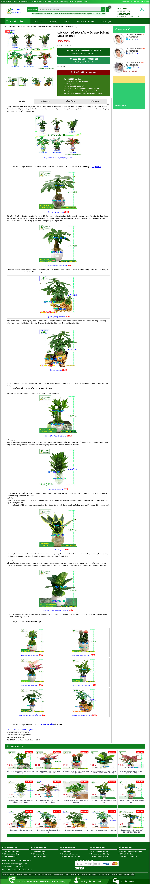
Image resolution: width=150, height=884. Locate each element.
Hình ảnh (70, 102)
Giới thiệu (53, 22)
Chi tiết (21, 102)
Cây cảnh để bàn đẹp (11, 851)
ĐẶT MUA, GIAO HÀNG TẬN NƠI (85, 51)
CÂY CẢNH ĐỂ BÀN (45, 725)
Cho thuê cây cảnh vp (70, 854)
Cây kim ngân (67, 851)
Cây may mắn (129, 874)
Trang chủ (38, 22)
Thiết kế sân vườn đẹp (61, 874)
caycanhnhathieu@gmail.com (131, 851)
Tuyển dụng (106, 22)
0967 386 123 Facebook (128, 856)
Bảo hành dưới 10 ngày (99, 856)
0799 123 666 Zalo (126, 854)
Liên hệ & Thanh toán (85, 22)
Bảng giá (45, 102)
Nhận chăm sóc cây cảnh (71, 856)
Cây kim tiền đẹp (39, 851)
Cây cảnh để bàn (37, 14)
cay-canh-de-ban (30, 27)
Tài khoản (135, 2)
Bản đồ (67, 22)
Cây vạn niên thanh (99, 14)
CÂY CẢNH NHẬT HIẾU (13, 27)
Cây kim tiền (75, 14)
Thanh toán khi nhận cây (100, 854)
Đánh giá (95, 102)
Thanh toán (125, 2)
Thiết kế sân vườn (64, 14)
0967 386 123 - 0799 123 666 (85, 60)
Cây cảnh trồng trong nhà (42, 874)
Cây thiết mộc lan (86, 14)
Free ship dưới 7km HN (99, 851)
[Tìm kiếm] (103, 9)
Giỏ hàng (146, 2)
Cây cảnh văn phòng (51, 14)
